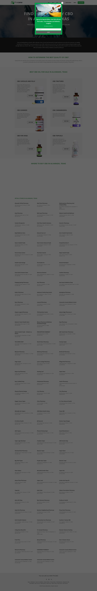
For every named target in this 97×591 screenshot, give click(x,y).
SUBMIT (48, 32)
